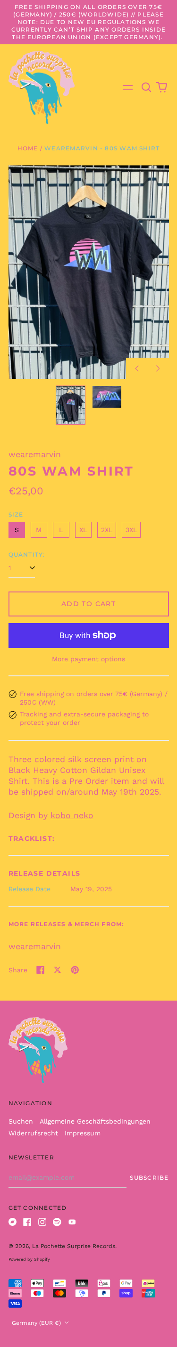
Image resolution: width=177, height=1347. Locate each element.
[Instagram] (42, 1222)
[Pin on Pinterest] (75, 970)
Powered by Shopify (29, 1259)
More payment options (88, 659)
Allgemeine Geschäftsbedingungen (95, 1121)
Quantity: (26, 554)
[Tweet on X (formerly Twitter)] (57, 970)
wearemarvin (34, 946)
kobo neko (72, 815)
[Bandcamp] (12, 1222)
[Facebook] (27, 1222)
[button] (146, 87)
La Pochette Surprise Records (73, 1246)
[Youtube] (72, 1222)
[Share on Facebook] (40, 970)
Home (27, 148)
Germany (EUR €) (37, 1323)
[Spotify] (57, 1222)
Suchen (20, 1121)
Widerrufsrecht (33, 1133)
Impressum (83, 1133)
